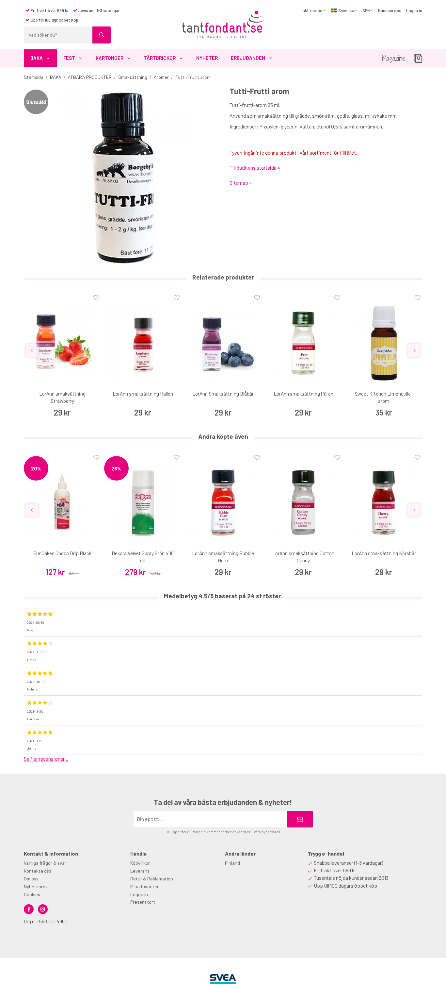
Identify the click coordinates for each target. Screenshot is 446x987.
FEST (69, 58)
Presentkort (142, 902)
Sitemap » (241, 182)
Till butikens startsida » (255, 167)
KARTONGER (109, 58)
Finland (232, 863)
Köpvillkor (140, 863)
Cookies (32, 894)
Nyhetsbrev (36, 886)
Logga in (414, 10)
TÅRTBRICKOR (160, 58)
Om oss (31, 878)
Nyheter (207, 58)
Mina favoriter (144, 886)
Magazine (394, 58)
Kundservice (389, 10)
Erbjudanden (248, 58)
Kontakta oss (37, 871)
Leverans (140, 871)
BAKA (36, 58)
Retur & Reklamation (151, 878)
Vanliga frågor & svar (45, 863)
